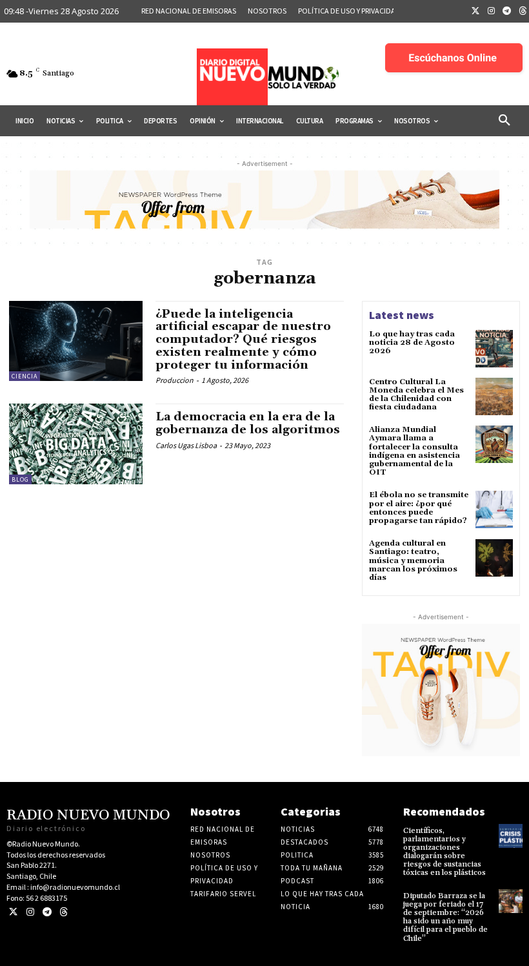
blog (20, 479)
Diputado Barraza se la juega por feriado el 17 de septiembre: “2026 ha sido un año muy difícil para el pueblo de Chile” (445, 917)
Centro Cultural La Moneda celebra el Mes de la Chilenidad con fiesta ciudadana (416, 395)
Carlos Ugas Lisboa (186, 445)
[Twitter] (475, 11)
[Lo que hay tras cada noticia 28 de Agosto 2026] (494, 348)
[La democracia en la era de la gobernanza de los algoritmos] (76, 444)
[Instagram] (491, 11)
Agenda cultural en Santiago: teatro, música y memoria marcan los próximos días (413, 560)
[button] (504, 120)
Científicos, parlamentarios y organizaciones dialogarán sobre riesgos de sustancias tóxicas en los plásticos (444, 852)
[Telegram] (507, 11)
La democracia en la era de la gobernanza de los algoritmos (247, 423)
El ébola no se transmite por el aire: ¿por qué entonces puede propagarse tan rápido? (418, 508)
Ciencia (24, 376)
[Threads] (63, 912)
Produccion (174, 380)
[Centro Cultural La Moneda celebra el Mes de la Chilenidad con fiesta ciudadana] (494, 396)
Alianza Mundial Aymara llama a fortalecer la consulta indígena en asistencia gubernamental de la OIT (414, 451)
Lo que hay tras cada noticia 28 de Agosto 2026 (412, 342)
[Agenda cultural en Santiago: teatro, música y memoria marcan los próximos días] (494, 558)
